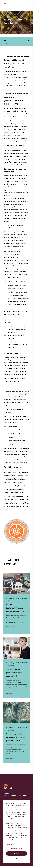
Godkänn (16, 853)
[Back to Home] (6, 4)
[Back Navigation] (16, 40)
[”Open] (28, 3)
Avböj (16, 858)
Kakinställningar (16, 848)
